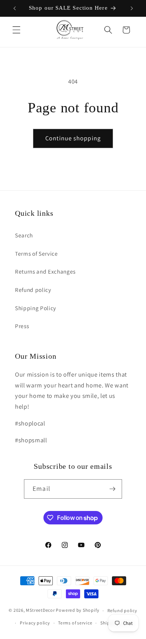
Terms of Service (36, 253)
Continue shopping (73, 138)
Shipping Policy (35, 308)
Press (22, 326)
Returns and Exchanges (45, 271)
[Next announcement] (132, 8)
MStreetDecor (40, 610)
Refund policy (33, 289)
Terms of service (75, 623)
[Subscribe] (112, 489)
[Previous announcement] (14, 8)
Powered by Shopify (77, 610)
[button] (16, 30)
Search (24, 235)
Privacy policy (35, 623)
